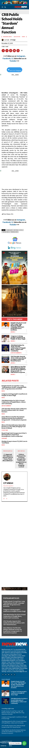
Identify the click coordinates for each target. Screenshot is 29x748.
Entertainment (16, 352)
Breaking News (7, 36)
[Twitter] (7, 50)
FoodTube (5, 430)
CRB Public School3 (18, 230)
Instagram (21, 56)
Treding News (5, 232)
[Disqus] (14, 525)
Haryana (4, 438)
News (13, 332)
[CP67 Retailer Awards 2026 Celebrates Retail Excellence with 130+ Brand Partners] (5, 359)
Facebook (7, 59)
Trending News (14, 232)
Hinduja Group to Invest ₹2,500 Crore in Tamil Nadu (14, 442)
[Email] (18, 50)
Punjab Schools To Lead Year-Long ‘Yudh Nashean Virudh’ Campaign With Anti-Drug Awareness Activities (18, 326)
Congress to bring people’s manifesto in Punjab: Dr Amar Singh (18, 337)
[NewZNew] (21, 7)
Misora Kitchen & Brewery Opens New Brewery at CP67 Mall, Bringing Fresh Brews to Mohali (14, 426)
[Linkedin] (14, 50)
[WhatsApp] (10, 50)
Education (17, 36)
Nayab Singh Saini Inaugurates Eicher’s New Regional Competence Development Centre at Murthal (14, 434)
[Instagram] (6, 674)
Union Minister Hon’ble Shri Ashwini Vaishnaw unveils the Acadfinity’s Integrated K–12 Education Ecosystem (18, 369)
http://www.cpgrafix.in (8, 485)
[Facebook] (3, 50)
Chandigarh (9, 230)
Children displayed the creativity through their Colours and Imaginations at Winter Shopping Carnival (21, 461)
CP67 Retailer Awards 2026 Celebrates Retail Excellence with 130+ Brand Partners (18, 359)
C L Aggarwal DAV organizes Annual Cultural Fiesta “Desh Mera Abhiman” (8, 457)
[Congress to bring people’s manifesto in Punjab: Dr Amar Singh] (5, 338)
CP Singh (12, 40)
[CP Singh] (3, 40)
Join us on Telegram (15, 70)
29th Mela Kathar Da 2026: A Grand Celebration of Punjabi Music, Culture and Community (18, 348)
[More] (22, 50)
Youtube (13, 61)
